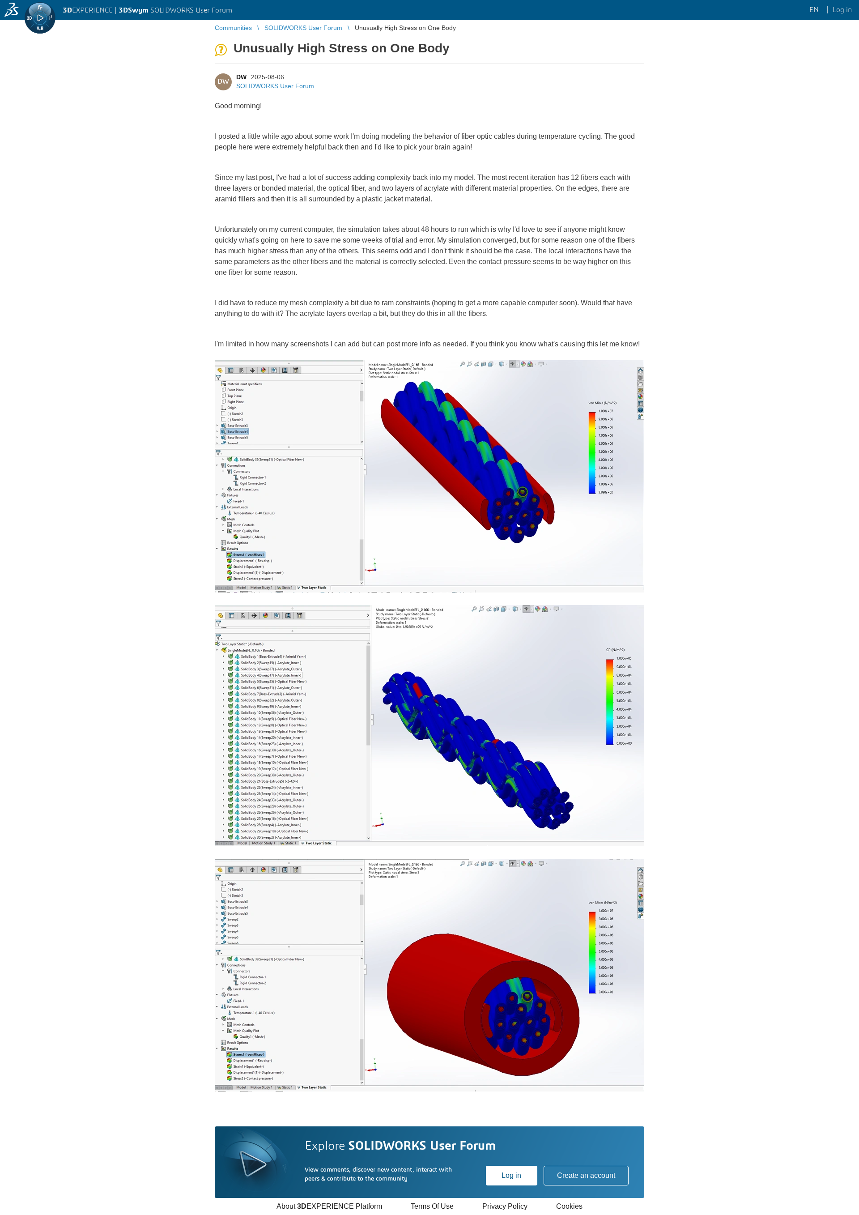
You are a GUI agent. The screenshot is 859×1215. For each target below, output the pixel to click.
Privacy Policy (504, 1206)
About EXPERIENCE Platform (329, 1206)
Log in (511, 1175)
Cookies (569, 1206)
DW (241, 77)
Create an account (586, 1175)
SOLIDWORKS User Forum (275, 86)
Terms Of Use (432, 1206)
